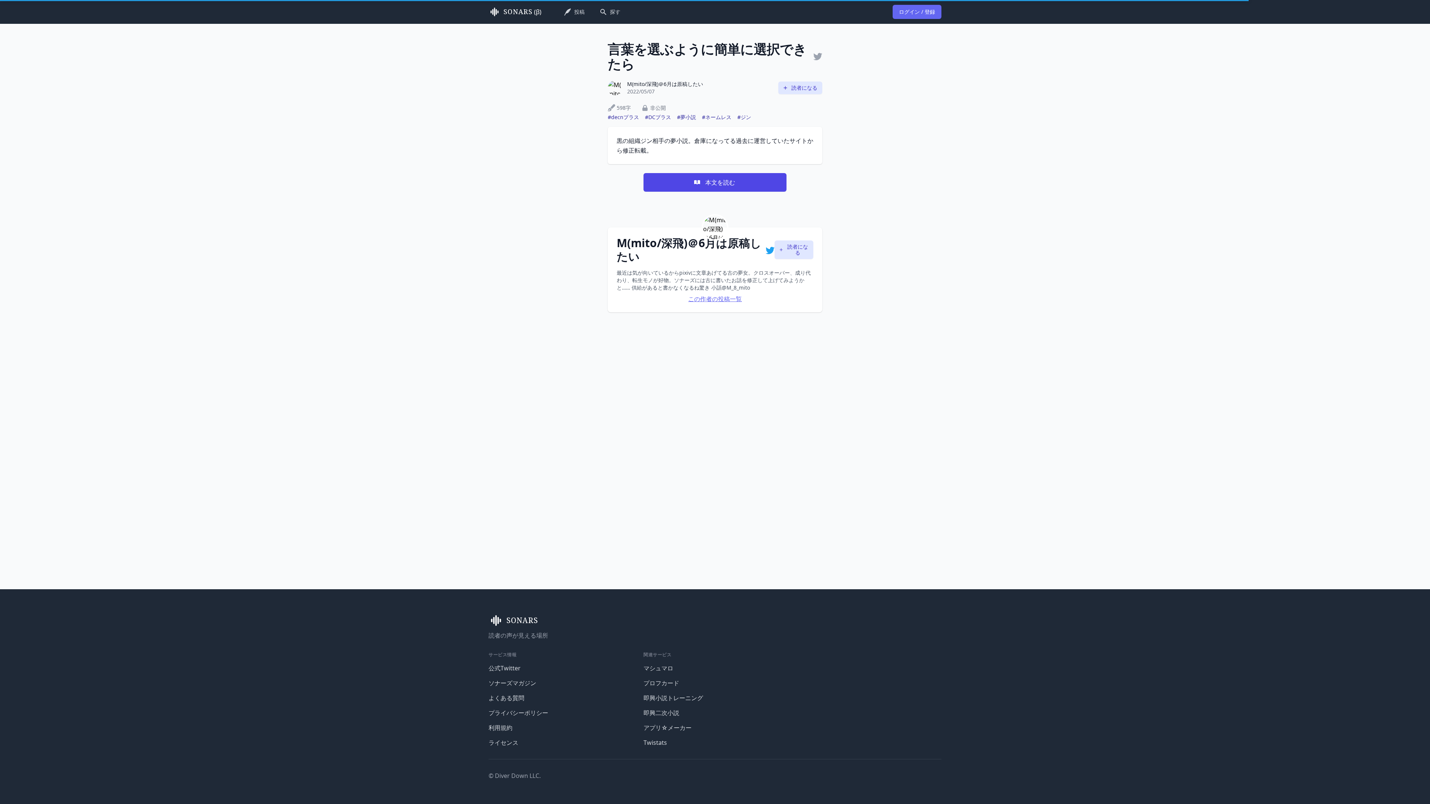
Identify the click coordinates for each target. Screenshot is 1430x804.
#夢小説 (686, 117)
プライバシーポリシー (518, 713)
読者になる (804, 87)
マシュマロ (658, 668)
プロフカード (661, 683)
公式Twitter (505, 668)
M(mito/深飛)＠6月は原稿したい (665, 83)
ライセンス (503, 742)
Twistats (655, 742)
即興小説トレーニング (673, 698)
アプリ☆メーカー (668, 728)
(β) (522, 12)
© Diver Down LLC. (515, 776)
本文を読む (720, 182)
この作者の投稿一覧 (715, 299)
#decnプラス (623, 117)
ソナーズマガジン (512, 683)
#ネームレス (716, 117)
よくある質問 (506, 698)
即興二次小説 (661, 713)
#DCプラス (658, 117)
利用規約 (500, 728)
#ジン (744, 117)
